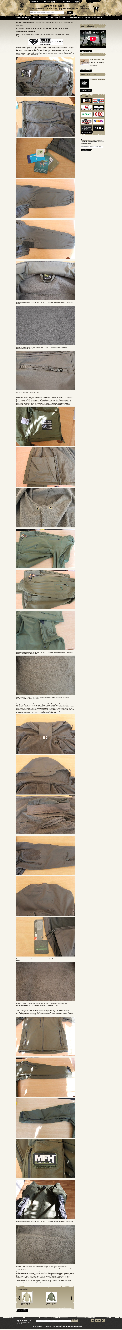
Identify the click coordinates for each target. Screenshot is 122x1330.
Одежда (40, 17)
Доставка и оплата (50, 1)
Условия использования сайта (72, 1326)
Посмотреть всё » (86, 51)
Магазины (34, 1)
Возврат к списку (22, 1310)
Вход (91, 1)
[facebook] (96, 1321)
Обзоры (25, 22)
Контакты (66, 1)
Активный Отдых (22, 17)
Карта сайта (57, 1326)
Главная (18, 22)
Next (72, 1298)
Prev (19, 1298)
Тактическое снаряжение (93, 17)
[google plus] (103, 1321)
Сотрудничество (38, 1326)
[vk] (99, 1321)
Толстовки (49, 17)
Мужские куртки (60, 17)
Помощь (77, 1)
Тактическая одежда (76, 17)
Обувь (33, 17)
